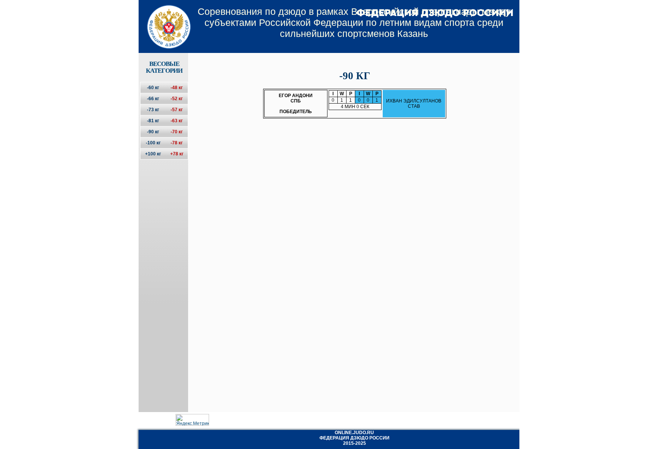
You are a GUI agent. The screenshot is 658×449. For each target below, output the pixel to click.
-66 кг (153, 98)
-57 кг (177, 109)
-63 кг (177, 120)
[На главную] (164, 20)
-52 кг (177, 98)
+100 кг (153, 154)
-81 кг (153, 120)
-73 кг (153, 109)
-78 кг (177, 142)
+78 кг (177, 154)
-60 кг (153, 87)
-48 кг (177, 87)
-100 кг (153, 142)
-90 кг (153, 131)
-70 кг (177, 131)
